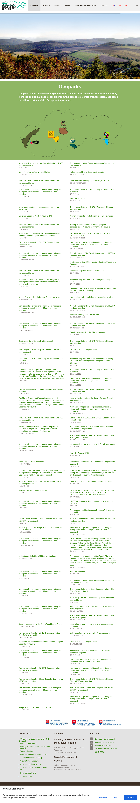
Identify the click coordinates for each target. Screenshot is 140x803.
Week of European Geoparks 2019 (83, 642)
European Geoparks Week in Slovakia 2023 (87, 271)
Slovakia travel (26, 776)
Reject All (117, 797)
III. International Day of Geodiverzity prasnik (87, 172)
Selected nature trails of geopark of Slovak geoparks (90, 633)
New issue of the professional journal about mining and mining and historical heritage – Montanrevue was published (40, 192)
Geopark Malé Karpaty (103, 745)
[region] (70, 794)
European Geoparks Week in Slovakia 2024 (36, 216)
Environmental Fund (28, 773)
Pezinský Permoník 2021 (79, 453)
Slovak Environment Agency (31, 758)
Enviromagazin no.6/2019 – (81, 607)
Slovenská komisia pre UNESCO (107, 749)
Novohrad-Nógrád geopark (104, 739)
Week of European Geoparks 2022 (83, 350)
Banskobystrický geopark (104, 742)
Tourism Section (26, 751)
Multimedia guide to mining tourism (33, 754)
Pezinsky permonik (77, 198)
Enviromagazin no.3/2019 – (81, 659)
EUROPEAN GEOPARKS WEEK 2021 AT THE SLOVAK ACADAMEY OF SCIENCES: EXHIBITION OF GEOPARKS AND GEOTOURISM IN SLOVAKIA (92, 492)
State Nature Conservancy (30, 764)
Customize (103, 797)
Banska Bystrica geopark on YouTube (84, 315)
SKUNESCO (99, 752)
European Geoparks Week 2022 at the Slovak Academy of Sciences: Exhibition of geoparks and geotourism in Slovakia (92, 361)
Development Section (28, 743)
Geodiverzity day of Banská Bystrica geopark (36, 341)
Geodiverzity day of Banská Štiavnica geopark (88, 332)
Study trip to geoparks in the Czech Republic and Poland (40, 624)
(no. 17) (85, 582)
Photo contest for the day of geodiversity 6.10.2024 (89, 181)
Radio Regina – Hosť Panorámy (31, 462)
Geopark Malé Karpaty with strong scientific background (91, 481)
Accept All (130, 797)
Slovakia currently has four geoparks (33, 490)
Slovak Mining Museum (29, 761)
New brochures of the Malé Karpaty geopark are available (92, 216)
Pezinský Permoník (77, 571)
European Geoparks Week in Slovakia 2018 (36, 708)
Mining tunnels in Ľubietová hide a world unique (37, 556)
